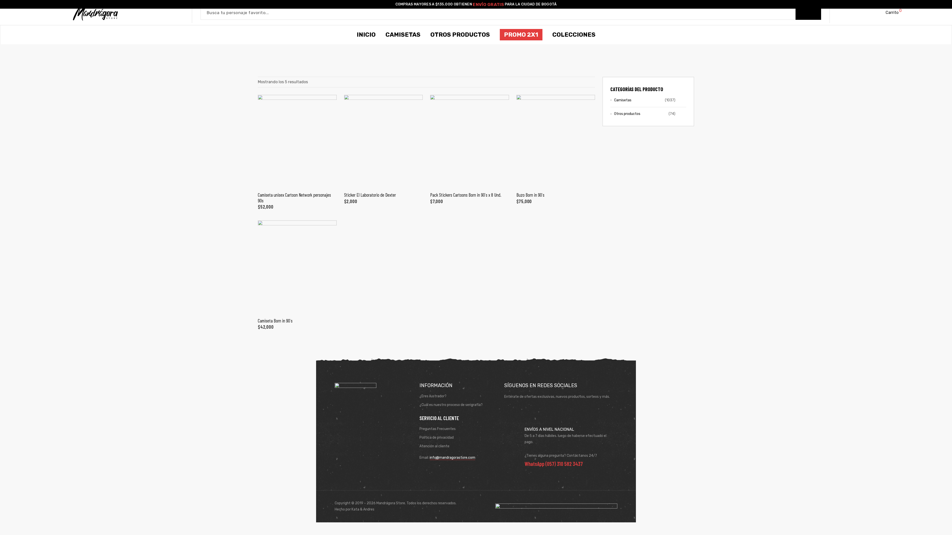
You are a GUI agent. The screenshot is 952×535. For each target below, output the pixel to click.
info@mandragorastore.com (452, 457)
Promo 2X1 (521, 34)
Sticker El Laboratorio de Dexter (370, 195)
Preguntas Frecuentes (437, 429)
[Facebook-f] (509, 409)
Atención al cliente (434, 446)
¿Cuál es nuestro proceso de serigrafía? (451, 405)
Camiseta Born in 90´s (275, 320)
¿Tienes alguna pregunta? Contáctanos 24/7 (561, 456)
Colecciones (573, 34)
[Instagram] (524, 409)
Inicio (366, 34)
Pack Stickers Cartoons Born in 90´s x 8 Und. (465, 195)
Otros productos (627, 114)
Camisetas (622, 100)
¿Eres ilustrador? (432, 396)
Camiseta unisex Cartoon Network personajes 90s (294, 197)
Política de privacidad (436, 437)
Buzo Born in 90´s (530, 195)
